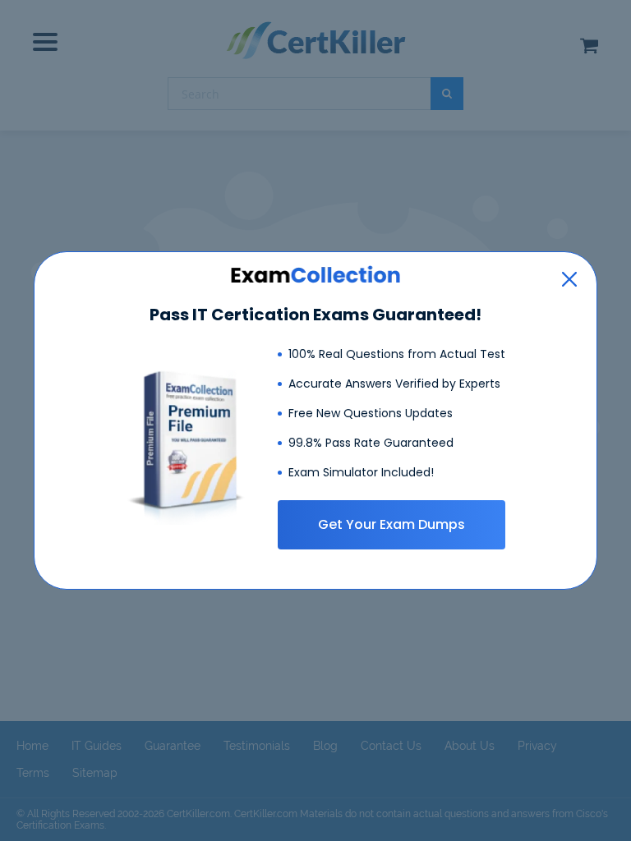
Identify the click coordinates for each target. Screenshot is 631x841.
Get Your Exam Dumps (391, 524)
